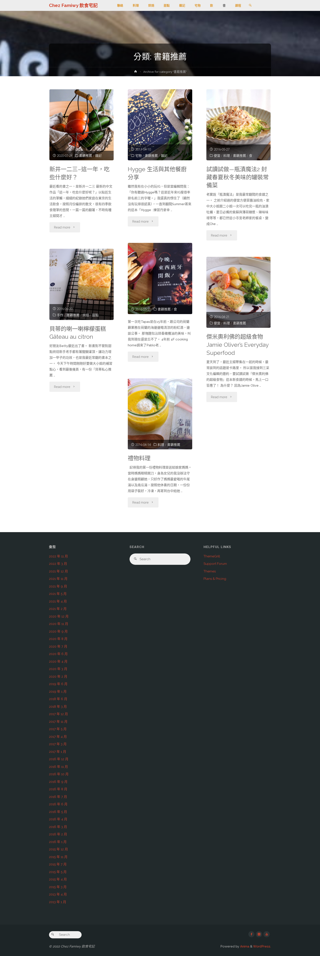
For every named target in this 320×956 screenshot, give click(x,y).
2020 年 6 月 (58, 654)
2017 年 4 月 (58, 737)
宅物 (138, 156)
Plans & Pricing (215, 579)
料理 (226, 156)
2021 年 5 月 (58, 594)
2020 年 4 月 (58, 661)
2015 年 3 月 (58, 887)
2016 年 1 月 (58, 842)
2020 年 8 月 (58, 639)
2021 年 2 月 (58, 609)
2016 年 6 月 (58, 804)
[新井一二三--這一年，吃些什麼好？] (81, 124)
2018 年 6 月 (58, 699)
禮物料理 (139, 458)
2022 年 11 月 (58, 556)
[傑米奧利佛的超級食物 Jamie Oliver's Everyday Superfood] (238, 292)
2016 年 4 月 (58, 819)
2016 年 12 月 (58, 759)
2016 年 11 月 (58, 767)
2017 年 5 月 (58, 729)
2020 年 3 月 (58, 669)
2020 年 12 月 (59, 616)
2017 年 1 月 (57, 752)
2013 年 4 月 (58, 894)
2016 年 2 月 (58, 834)
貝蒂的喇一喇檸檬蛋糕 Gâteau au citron (77, 332)
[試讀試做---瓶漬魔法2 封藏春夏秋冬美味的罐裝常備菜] (238, 124)
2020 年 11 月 (58, 624)
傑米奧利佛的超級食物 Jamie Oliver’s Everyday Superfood (237, 344)
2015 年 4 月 (58, 879)
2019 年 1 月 (58, 692)
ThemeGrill (212, 556)
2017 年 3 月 (58, 744)
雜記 (98, 156)
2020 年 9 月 (58, 631)
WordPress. (262, 946)
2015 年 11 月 (58, 857)
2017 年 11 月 (58, 722)
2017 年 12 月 (58, 714)
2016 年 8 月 (58, 789)
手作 (60, 315)
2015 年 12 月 (58, 849)
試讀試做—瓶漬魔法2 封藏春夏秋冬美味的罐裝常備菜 (237, 177)
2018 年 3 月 (58, 707)
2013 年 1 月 (57, 902)
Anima (244, 946)
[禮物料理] (160, 413)
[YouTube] (266, 934)
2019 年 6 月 (58, 684)
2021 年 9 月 (58, 586)
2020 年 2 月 (58, 677)
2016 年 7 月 (58, 797)
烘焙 (86, 315)
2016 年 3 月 (58, 827)
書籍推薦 (85, 156)
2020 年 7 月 (58, 646)
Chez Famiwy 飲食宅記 (73, 5)
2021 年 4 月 (58, 601)
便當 (217, 156)
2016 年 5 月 (58, 812)
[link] (250, 5)
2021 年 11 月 (58, 579)
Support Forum (215, 564)
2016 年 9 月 (58, 782)
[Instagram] (259, 934)
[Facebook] (251, 934)
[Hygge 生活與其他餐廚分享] (160, 124)
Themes (210, 571)
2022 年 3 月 (58, 564)
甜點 (95, 315)
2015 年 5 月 (58, 872)
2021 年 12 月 (58, 571)
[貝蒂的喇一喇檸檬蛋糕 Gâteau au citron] (81, 284)
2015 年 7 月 (58, 864)
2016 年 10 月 (59, 774)
